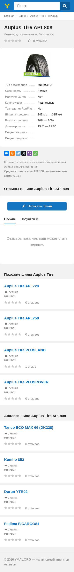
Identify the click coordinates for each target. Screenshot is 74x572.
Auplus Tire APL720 (21, 286)
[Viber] (29, 153)
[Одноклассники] (12, 153)
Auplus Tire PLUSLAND (25, 350)
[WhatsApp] (35, 153)
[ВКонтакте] (6, 153)
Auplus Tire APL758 (21, 318)
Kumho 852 (14, 460)
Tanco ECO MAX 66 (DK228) (28, 427)
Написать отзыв (40, 206)
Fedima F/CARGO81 (21, 524)
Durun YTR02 (16, 492)
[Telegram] (18, 153)
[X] (23, 153)
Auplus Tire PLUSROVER (26, 382)
